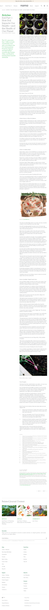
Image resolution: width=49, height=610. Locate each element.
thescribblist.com (26, 219)
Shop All (3, 568)
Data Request (26, 600)
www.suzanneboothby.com (25, 485)
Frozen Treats (4, 561)
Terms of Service (15, 540)
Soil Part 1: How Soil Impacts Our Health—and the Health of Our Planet (20, 9)
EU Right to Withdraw (5, 605)
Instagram (25, 583)
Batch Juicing (4, 559)
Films (25, 556)
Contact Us (4, 589)
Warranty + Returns (6, 577)
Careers (3, 587)
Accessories (4, 554)
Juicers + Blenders (5, 549)
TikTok (25, 590)
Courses (3, 556)
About (31, 5)
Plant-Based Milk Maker (6, 551)
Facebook (25, 588)
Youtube (25, 585)
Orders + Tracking (5, 575)
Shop (3, 547)
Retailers (3, 582)
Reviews (25, 559)
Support (37, 5)
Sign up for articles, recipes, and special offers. (24, 1)
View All (25, 561)
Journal (3, 9)
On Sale (3, 566)
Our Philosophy (27, 575)
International (4, 584)
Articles (25, 551)
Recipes (15, 5)
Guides (25, 549)
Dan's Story (26, 577)
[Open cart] (47, 6)
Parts (3, 564)
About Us (25, 572)
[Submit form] (46, 538)
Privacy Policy (21, 540)
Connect (25, 581)
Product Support (5, 579)
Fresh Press (8, 5)
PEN (4, 597)
